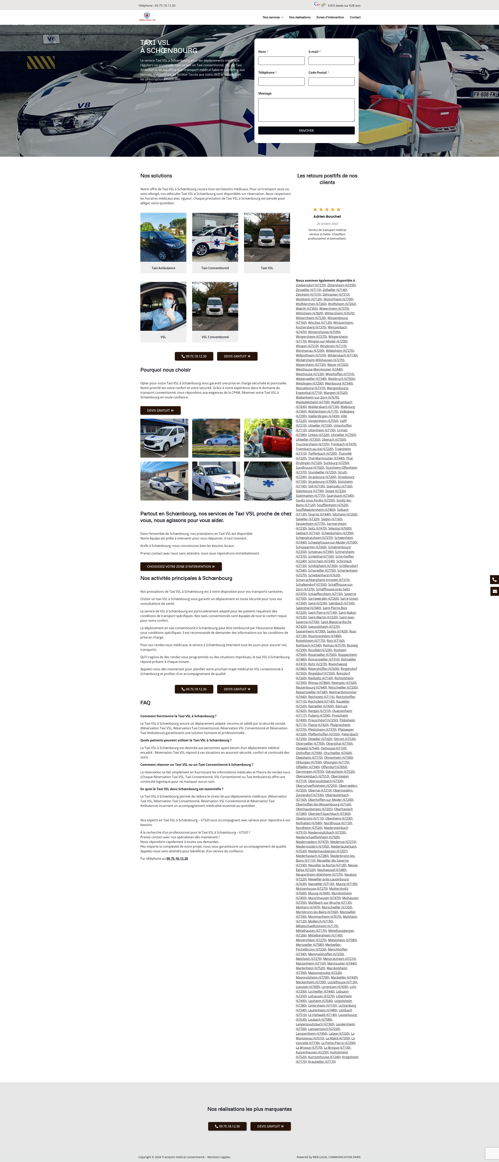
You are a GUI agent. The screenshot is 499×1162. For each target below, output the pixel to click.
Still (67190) (316, 486)
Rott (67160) (335, 640)
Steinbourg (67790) (310, 491)
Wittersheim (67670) (339, 313)
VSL (163, 337)
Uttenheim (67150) (321, 430)
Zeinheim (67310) (308, 294)
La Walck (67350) (338, 1038)
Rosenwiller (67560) (322, 655)
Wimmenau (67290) (310, 350)
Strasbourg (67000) (322, 481)
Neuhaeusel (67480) (331, 870)
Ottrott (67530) (345, 739)
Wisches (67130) (320, 322)
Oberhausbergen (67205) (314, 809)
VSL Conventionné (215, 337)
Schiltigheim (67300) (323, 566)
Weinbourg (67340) (339, 383)
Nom (263, 52)
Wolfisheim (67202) (342, 304)
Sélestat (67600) (339, 528)
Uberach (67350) (334, 439)
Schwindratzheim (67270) (314, 538)
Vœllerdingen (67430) (323, 416)
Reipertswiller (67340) (311, 692)
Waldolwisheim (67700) (313, 402)
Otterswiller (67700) (310, 743)
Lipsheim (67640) (320, 1001)
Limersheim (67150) (322, 1005)
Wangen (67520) (335, 393)
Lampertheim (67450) (311, 1033)
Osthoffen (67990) (309, 753)
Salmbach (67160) (342, 603)
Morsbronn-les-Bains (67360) (317, 912)
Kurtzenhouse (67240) (324, 1057)
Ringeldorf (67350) (321, 673)
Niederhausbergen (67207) (327, 851)
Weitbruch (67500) (341, 379)
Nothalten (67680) (309, 823)
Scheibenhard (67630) (324, 575)
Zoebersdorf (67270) (311, 285)
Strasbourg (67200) (322, 477)
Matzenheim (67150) (311, 963)
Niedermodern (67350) (312, 846)
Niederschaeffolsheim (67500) (318, 837)
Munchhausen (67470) (324, 898)
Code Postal (319, 72)
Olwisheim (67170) (309, 757)
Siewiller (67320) (307, 519)
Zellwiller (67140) (335, 290)
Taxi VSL (267, 268)
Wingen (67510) (307, 346)
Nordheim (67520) (309, 828)
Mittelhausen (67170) (311, 931)
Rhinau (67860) (319, 683)
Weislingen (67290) (309, 383)
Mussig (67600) (319, 893)
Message (265, 93)
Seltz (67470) (317, 528)
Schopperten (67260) (311, 547)
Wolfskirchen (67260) (311, 304)
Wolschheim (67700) (338, 299)
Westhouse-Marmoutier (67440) (319, 369)
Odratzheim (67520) (340, 771)
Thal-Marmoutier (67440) (326, 458)
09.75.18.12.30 (165, 5)
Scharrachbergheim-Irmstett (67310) (322, 580)
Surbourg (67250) (336, 463)
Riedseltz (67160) (320, 678)
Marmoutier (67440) (342, 963)
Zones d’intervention (330, 17)
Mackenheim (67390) (311, 982)
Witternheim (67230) (311, 318)
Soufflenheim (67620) (332, 505)
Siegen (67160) (331, 519)
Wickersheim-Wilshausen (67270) (320, 360)
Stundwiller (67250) (322, 472)
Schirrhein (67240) (321, 561)
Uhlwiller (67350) (308, 439)
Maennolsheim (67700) (312, 977)
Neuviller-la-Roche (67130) (327, 865)
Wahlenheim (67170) (323, 411)
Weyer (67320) (337, 365)
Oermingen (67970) (310, 771)
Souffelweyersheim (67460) (315, 510)
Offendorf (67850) (334, 767)
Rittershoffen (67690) (323, 669)
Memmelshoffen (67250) (326, 954)
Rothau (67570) (334, 645)
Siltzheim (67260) (344, 514)
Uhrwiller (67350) (343, 435)
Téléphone (267, 72)
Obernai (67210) (320, 790)
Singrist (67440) (319, 514)
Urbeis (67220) (318, 435)
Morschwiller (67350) (337, 907)
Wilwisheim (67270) (340, 350)
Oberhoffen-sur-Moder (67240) (330, 800)
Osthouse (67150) (334, 748)
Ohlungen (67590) (309, 762)
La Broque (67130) (337, 1047)
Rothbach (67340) (309, 645)
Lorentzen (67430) (335, 987)
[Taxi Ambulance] (163, 237)
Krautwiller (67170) (322, 1061)
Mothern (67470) (308, 907)
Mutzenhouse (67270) (312, 888)
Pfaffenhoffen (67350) (324, 734)
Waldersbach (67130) (323, 407)
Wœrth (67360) (307, 308)
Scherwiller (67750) (322, 570)
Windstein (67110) (333, 346)
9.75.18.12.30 (178, 858)
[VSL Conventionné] (215, 306)
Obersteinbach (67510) (312, 776)
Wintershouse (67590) (324, 332)
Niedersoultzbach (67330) (327, 832)
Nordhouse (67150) (338, 823)
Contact (355, 17)
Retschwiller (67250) (343, 687)
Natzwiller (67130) (321, 884)
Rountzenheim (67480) (324, 636)
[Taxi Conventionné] (215, 237)
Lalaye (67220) (339, 1033)
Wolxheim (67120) (309, 299)
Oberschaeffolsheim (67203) (316, 786)
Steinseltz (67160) (339, 486)
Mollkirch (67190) (320, 921)
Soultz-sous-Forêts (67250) (315, 500)
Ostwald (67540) (307, 748)
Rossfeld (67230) (320, 650)
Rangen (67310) (319, 711)
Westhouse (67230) (310, 374)
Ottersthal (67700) (339, 743)
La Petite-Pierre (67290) (338, 1043)
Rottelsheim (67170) (310, 640)
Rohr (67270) (317, 664)
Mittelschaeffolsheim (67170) (317, 926)
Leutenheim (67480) (322, 1010)
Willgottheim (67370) (311, 355)
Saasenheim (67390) (310, 631)
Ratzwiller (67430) (321, 706)
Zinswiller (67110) (308, 290)
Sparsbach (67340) (340, 495)
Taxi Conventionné (215, 268)
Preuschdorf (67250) (323, 720)
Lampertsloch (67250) (324, 1029)
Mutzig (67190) (346, 884)
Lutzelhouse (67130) (342, 982)
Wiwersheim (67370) (334, 308)
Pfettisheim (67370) (322, 729)
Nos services (271, 17)
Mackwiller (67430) (344, 977)
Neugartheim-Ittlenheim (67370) (319, 874)
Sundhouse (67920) (310, 467)
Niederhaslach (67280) (312, 856)
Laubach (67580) (320, 1019)
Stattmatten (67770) (310, 495)
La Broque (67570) (309, 1047)
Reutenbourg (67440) (311, 687)
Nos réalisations (300, 17)
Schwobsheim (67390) (337, 533)
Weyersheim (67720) (311, 365)
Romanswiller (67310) (324, 659)
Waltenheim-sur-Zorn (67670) (317, 397)
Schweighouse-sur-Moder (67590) (332, 542)
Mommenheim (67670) (324, 916)
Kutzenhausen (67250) (312, 1052)
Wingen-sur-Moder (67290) (327, 341)
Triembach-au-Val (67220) (314, 449)
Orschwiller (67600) (338, 753)
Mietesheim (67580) (342, 940)
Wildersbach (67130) (342, 355)
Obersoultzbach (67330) (325, 781)
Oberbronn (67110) (310, 818)
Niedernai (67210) (343, 842)
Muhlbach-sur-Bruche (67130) (330, 902)
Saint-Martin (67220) (323, 617)
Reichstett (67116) (321, 697)
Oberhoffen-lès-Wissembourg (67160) (323, 804)
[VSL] (163, 306)
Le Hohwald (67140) (322, 1015)
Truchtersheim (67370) (312, 444)
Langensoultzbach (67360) (315, 1024)
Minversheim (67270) (311, 940)
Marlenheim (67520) (310, 968)
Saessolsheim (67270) (324, 626)
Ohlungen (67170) (336, 762)
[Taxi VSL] (267, 237)
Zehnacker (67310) (336, 294)
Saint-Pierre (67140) (322, 612)
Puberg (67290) (319, 715)
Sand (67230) (317, 603)
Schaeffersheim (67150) (325, 594)
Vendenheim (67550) (323, 421)
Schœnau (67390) (321, 552)
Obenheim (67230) (339, 818)
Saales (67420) (337, 631)
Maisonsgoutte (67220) (325, 973)
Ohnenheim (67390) (338, 757)
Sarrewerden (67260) (323, 598)
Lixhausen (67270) (321, 996)
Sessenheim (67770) (310, 524)
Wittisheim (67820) (309, 313)
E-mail (315, 52)
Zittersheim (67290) (341, 285)
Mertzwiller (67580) (310, 945)
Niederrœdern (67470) (312, 842)
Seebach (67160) (308, 533)
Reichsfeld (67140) (321, 701)
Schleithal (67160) (321, 556)
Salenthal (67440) (308, 608)
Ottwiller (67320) (320, 739)
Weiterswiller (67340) (311, 379)
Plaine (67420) (318, 725)
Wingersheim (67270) (311, 336)
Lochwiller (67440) (321, 991)
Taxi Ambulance (163, 268)
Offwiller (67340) (308, 767)
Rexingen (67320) (344, 683)
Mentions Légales (218, 1157)
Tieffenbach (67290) (322, 453)
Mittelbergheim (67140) (325, 935)
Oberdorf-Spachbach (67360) (329, 814)
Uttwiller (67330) (320, 425)
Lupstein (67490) (308, 987)
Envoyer (306, 130)
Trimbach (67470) (343, 444)
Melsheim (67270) (309, 959)
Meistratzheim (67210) (339, 959)
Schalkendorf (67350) (311, 584)
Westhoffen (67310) (340, 374)
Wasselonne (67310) (310, 388)
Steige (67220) (335, 491)
